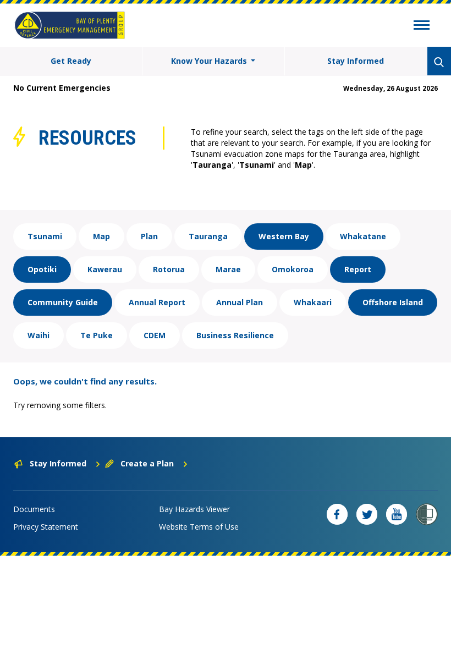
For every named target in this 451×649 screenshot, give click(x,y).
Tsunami (45, 236)
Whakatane (363, 236)
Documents (34, 509)
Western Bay (283, 236)
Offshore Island (392, 302)
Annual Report (157, 302)
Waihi (39, 335)
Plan (149, 236)
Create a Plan (147, 463)
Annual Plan (239, 302)
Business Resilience (235, 335)
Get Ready (71, 61)
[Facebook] (337, 514)
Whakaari (313, 302)
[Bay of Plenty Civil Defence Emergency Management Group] (69, 25)
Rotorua (169, 269)
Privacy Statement (45, 526)
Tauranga (208, 236)
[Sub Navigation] (421, 26)
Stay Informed (355, 61)
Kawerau (104, 269)
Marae (228, 269)
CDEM (155, 335)
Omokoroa (293, 269)
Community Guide (63, 302)
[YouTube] (396, 514)
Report (357, 269)
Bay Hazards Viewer (194, 509)
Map (101, 236)
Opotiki (42, 269)
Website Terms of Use (199, 526)
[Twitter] (366, 514)
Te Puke (96, 335)
